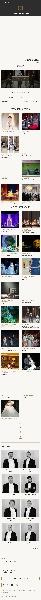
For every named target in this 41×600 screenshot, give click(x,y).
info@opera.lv (7, 572)
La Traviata (24, 101)
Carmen (23, 98)
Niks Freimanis (10, 495)
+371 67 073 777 (8, 561)
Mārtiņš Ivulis (11, 519)
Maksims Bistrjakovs (29, 470)
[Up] (37, 596)
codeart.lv (13, 596)
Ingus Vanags (30, 543)
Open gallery (20, 79)
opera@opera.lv (8, 570)
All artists (36, 548)
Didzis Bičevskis (10, 470)
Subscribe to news (20, 578)
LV (38, 3)
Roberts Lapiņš (29, 519)
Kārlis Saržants (11, 543)
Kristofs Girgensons (30, 495)
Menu (7, 3)
